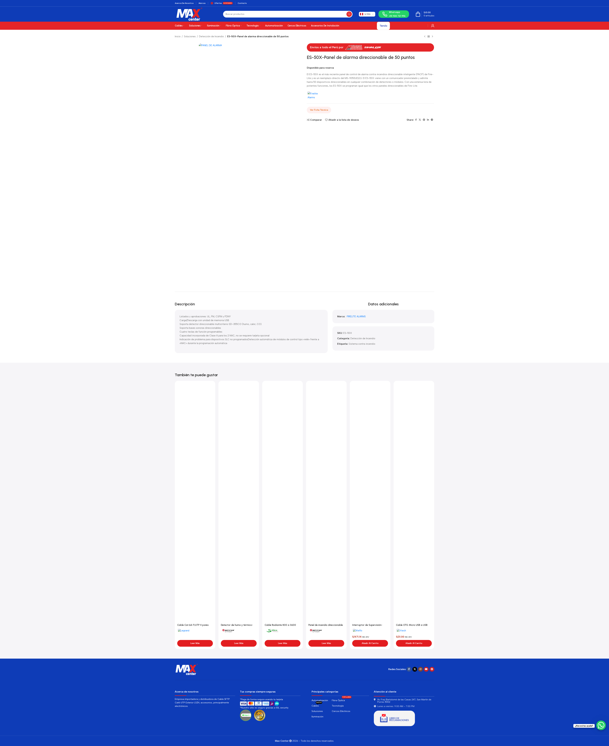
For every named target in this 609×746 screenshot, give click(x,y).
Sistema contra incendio (362, 343)
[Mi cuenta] (433, 25)
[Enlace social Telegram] (432, 120)
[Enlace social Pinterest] (424, 120)
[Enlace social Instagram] (420, 669)
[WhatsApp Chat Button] (601, 725)
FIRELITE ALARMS (356, 316)
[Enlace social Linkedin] (428, 120)
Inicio (178, 36)
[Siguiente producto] (432, 37)
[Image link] (187, 669)
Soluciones (190, 36)
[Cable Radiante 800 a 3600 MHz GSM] (282, 502)
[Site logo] (189, 13)
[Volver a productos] (429, 37)
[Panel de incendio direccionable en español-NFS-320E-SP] (326, 502)
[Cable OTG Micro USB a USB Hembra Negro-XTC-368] (414, 502)
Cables (317, 705)
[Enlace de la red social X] (420, 120)
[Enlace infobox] (393, 14)
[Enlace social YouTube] (426, 669)
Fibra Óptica (341, 700)
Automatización (320, 700)
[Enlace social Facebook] (416, 120)
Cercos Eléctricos (341, 711)
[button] (370, 643)
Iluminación (317, 716)
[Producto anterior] (425, 37)
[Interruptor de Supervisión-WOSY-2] (370, 502)
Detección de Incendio (211, 36)
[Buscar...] (349, 14)
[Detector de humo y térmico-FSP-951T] (239, 502)
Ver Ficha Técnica (319, 110)
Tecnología (338, 705)
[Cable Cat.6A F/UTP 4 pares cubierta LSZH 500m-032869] (195, 502)
